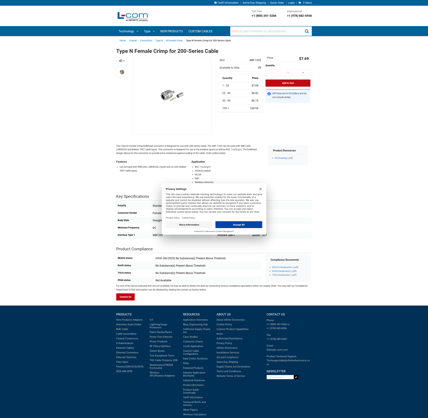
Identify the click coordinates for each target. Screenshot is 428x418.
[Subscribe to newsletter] (296, 377)
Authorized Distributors (229, 338)
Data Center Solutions (195, 358)
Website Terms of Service (231, 376)
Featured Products (193, 367)
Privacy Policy (224, 343)
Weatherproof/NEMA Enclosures (161, 366)
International (299, 13)
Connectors (131, 338)
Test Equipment (158, 355)
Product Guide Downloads (191, 391)
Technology (127, 31)
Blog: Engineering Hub (195, 324)
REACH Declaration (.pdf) (285, 267)
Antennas (121, 324)
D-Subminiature (124, 343)
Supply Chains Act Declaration (233, 366)
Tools (171, 355)
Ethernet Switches (126, 357)
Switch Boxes (157, 350)
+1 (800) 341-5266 (277, 324)
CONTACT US (276, 314)
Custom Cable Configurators (191, 352)
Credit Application (193, 346)
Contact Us (125, 297)
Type (147, 31)
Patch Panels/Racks (161, 332)
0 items (307, 2)
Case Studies (190, 336)
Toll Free (264, 13)
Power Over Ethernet (161, 336)
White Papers (190, 409)
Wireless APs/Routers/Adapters (162, 374)
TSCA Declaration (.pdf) (284, 275)
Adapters (138, 319)
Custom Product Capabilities (233, 329)
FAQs (186, 363)
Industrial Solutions (194, 380)
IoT (151, 319)
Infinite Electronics (227, 347)
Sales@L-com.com (277, 349)
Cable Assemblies (126, 333)
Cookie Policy (224, 324)
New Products (124, 319)
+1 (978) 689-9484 (277, 339)
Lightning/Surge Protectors (158, 326)
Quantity (270, 65)
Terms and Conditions (229, 371)
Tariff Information (228, 2)
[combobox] (271, 31)
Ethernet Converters (127, 352)
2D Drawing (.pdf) (284, 158)
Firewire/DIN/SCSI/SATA (130, 366)
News (220, 333)
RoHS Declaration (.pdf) (284, 271)
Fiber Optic (122, 361)
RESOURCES (191, 314)
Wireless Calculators (194, 414)
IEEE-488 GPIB (124, 371)
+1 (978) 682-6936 (277, 328)
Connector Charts (193, 341)
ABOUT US (224, 314)
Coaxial (120, 338)
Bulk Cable (122, 329)
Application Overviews (195, 319)
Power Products (158, 341)
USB (175, 360)
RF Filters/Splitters (160, 346)
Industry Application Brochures (194, 374)
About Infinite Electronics (231, 319)
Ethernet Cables (125, 347)
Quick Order (277, 2)
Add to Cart (288, 83)
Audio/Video (134, 324)
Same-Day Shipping (227, 361)
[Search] (307, 31)
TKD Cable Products (161, 360)
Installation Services (228, 352)
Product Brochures (193, 385)
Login (291, 2)
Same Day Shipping (254, 2)
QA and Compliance (228, 357)
